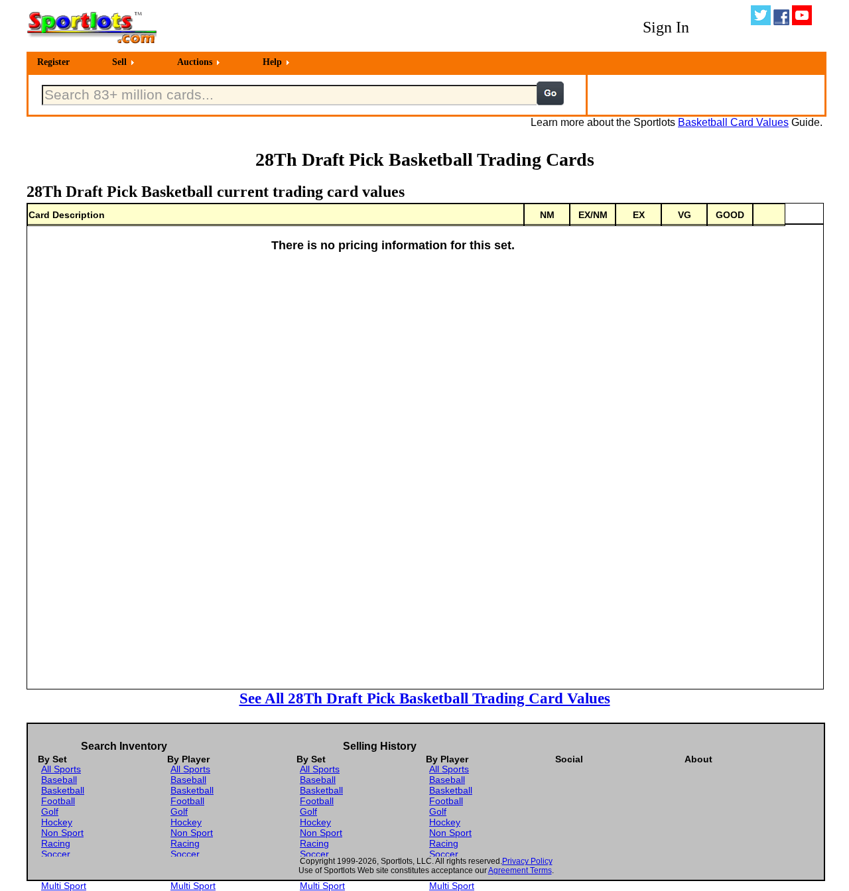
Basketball (62, 790)
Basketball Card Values (733, 122)
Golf (49, 811)
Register (53, 62)
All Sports (61, 769)
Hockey (56, 822)
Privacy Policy (527, 861)
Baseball (59, 779)
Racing (55, 843)
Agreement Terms (520, 870)
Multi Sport (63, 885)
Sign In (666, 27)
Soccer (55, 854)
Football (58, 801)
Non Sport (62, 832)
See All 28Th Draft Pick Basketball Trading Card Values (424, 698)
